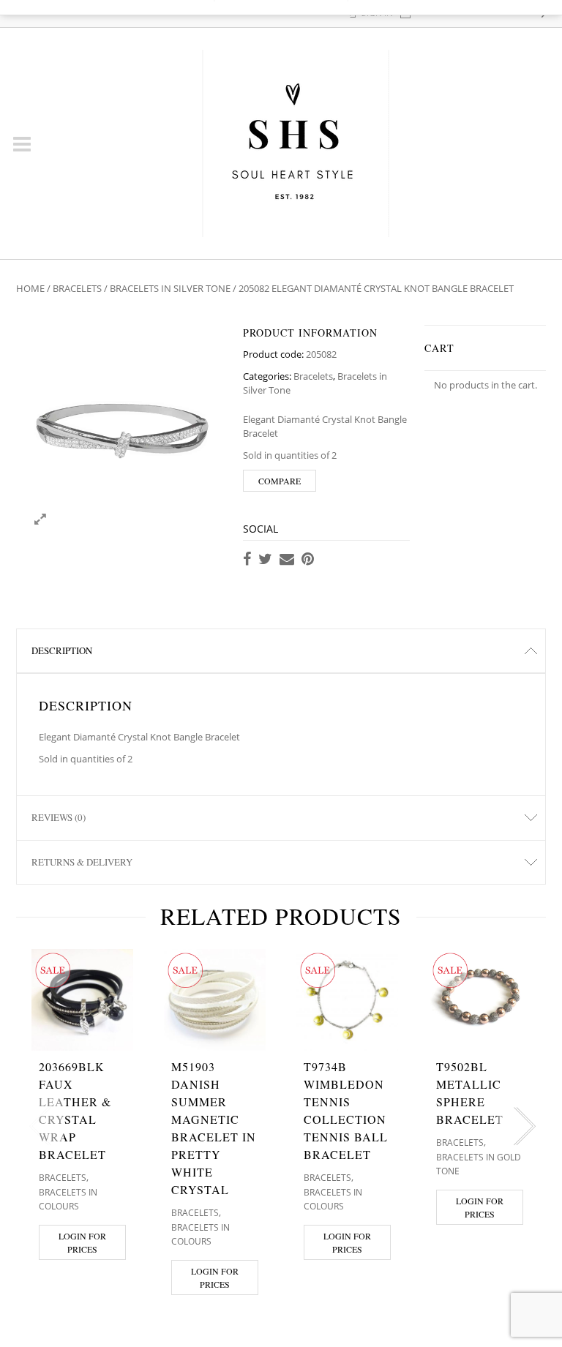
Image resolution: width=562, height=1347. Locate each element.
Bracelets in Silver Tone (170, 288)
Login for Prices (82, 1242)
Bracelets (77, 288)
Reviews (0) (58, 817)
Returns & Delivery (81, 861)
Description (61, 650)
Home (30, 288)
